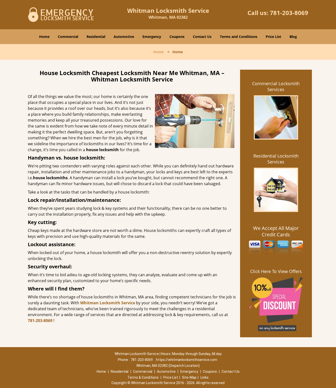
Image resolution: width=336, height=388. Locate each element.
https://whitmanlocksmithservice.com (186, 360)
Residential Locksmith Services (276, 159)
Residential (96, 36)
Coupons (176, 36)
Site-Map (189, 377)
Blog (293, 36)
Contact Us (202, 36)
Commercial (68, 36)
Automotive (124, 36)
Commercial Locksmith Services (276, 86)
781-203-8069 (289, 13)
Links (204, 377)
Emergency (151, 36)
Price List (273, 36)
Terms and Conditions (238, 36)
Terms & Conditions (143, 377)
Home (44, 36)
